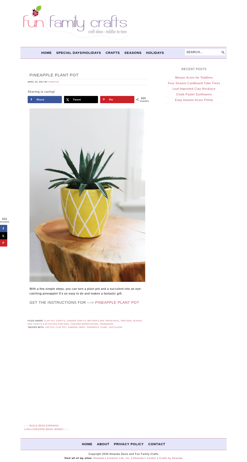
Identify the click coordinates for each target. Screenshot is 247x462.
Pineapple (93, 327)
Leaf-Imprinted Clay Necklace (194, 88)
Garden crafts (76, 321)
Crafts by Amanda (171, 458)
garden (73, 327)
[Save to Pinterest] (3, 243)
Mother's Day (95, 321)
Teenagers (106, 324)
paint (82, 327)
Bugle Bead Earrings (44, 425)
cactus (49, 327)
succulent (116, 327)
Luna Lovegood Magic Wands (43, 429)
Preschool (112, 321)
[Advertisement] (87, 377)
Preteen (126, 321)
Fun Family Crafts (74, 23)
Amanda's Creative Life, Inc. (112, 458)
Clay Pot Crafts (54, 321)
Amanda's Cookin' (145, 458)
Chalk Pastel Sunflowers (194, 94)
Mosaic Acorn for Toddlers (194, 77)
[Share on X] (3, 235)
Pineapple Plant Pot (117, 302)
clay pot (61, 327)
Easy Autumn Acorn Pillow (194, 100)
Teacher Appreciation (84, 324)
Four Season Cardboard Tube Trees (194, 83)
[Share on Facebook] (3, 228)
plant (104, 327)
